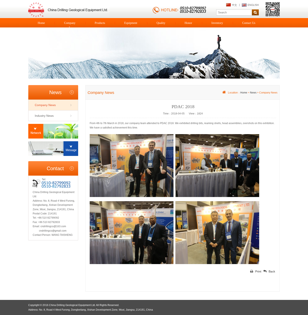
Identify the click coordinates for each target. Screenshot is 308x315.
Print (258, 271)
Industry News (44, 115)
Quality (161, 23)
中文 (234, 5)
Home (41, 23)
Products (100, 23)
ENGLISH (253, 5)
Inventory (217, 23)
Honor (188, 23)
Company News (45, 105)
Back (272, 271)
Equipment (130, 23)
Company (69, 23)
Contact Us (248, 23)
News (253, 92)
